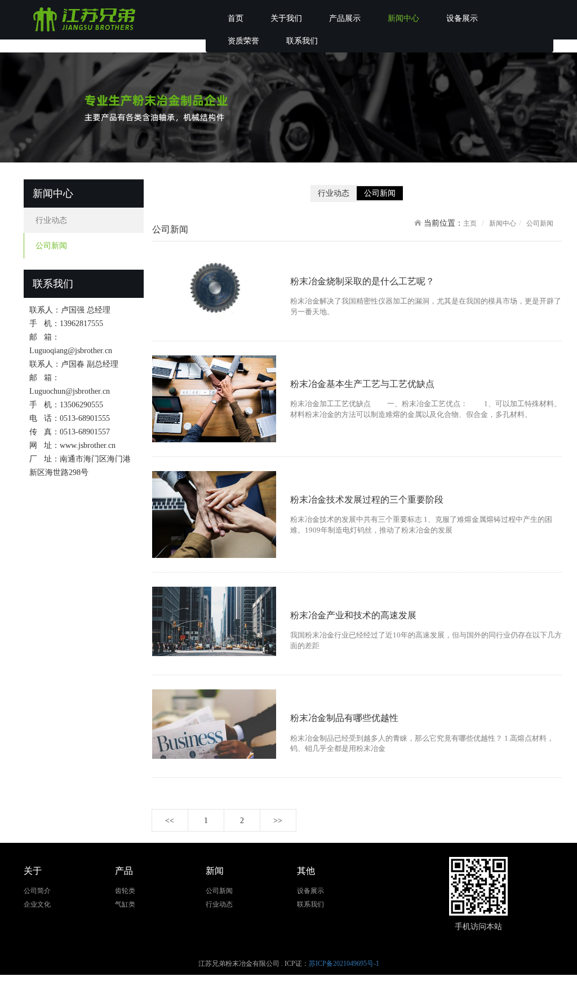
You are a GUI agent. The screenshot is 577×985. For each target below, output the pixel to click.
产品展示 (345, 18)
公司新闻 (51, 245)
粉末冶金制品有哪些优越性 (344, 718)
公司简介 (37, 891)
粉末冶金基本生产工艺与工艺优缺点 (362, 384)
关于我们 (286, 18)
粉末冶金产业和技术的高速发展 (353, 615)
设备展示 (462, 18)
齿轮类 (125, 891)
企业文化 (37, 904)
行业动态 (51, 220)
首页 (235, 18)
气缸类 (125, 904)
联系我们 (302, 41)
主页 (470, 223)
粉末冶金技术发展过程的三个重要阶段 (366, 499)
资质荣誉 (243, 41)
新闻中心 (403, 18)
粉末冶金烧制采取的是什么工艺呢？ (362, 281)
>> (277, 820)
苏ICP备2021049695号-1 (344, 964)
